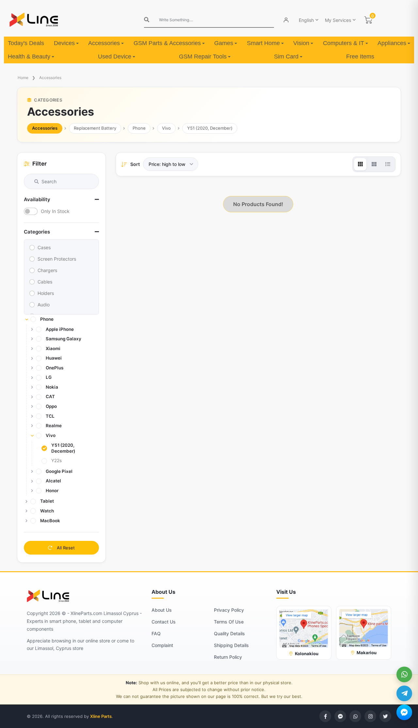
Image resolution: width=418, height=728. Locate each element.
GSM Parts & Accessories (167, 43)
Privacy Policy (229, 610)
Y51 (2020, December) (210, 128)
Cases (44, 247)
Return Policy (228, 657)
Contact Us (164, 621)
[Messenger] (404, 712)
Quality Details (229, 633)
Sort (135, 164)
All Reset (65, 547)
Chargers (47, 270)
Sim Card (286, 56)
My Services (338, 20)
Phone (139, 128)
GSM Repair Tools (203, 56)
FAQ (156, 633)
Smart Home (263, 43)
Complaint (162, 645)
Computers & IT (343, 43)
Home (23, 77)
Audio (44, 304)
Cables (45, 281)
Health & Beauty (29, 56)
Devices (64, 43)
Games (223, 43)
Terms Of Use (229, 621)
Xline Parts (101, 716)
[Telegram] (404, 693)
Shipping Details (231, 645)
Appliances (392, 43)
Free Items (360, 56)
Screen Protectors (57, 259)
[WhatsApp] (404, 674)
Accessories (104, 43)
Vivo (166, 128)
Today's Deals (26, 43)
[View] (360, 164)
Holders (46, 293)
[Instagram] (370, 716)
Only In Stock (55, 211)
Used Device (114, 56)
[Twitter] (385, 716)
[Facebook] (325, 716)
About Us (162, 610)
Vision (301, 43)
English (306, 20)
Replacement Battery (95, 128)
